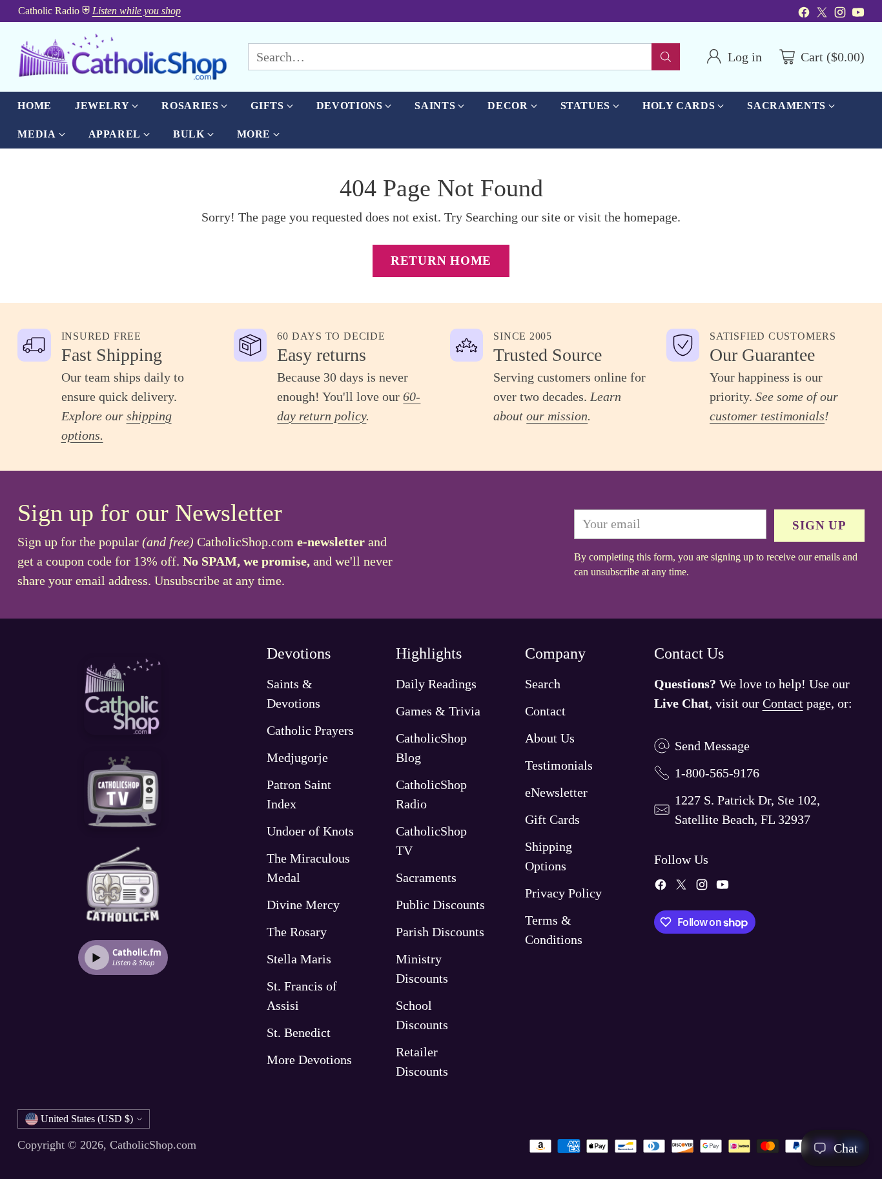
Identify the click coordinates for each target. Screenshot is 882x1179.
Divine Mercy (303, 904)
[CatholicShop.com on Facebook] (803, 14)
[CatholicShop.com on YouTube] (858, 14)
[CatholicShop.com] (122, 56)
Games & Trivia (438, 711)
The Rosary (297, 932)
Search (542, 684)
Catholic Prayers (310, 730)
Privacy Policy (563, 893)
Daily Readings (436, 684)
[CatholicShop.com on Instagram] (840, 14)
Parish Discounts (440, 932)
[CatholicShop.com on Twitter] (821, 14)
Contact (545, 711)
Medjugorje (297, 757)
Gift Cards (552, 819)
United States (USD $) (87, 1118)
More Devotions (309, 1059)
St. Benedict (299, 1032)
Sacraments (426, 877)
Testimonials (559, 765)
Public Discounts (440, 904)
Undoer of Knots (310, 831)
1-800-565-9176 (717, 773)
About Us (550, 738)
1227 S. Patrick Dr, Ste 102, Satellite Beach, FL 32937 (747, 809)
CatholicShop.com (153, 1144)
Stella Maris (299, 959)
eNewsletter (556, 792)
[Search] (665, 56)
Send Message (712, 746)
